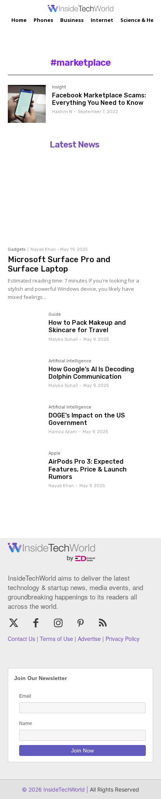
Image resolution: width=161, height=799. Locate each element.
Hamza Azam (62, 431)
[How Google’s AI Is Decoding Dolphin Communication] (25, 376)
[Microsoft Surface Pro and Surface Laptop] (74, 197)
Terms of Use (56, 638)
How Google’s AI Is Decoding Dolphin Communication (91, 372)
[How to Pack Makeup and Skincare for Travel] (25, 329)
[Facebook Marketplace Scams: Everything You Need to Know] (27, 104)
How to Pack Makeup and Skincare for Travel (87, 326)
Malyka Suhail (63, 339)
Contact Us (21, 638)
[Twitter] (13, 623)
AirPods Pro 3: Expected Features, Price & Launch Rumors (87, 469)
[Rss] (103, 623)
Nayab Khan (43, 249)
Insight (59, 87)
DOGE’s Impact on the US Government (86, 419)
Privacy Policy (123, 638)
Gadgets (16, 249)
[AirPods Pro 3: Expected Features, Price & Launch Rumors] (25, 468)
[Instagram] (58, 623)
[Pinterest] (81, 623)
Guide (54, 314)
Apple (54, 453)
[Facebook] (36, 623)
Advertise (89, 638)
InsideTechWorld (63, 789)
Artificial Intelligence (69, 361)
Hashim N (62, 111)
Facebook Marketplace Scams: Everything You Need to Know (99, 99)
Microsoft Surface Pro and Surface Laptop (59, 264)
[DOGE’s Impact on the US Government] (25, 422)
